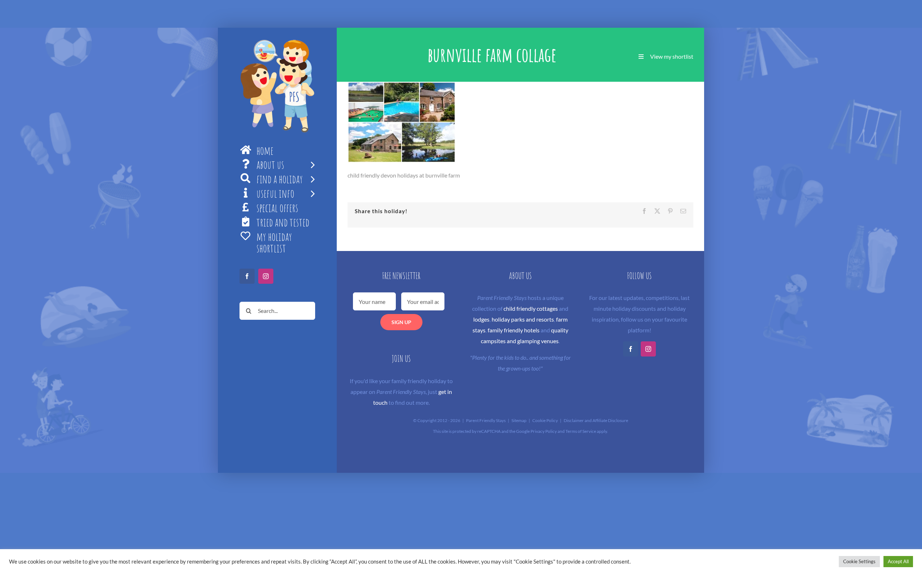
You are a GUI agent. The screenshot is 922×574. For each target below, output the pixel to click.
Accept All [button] (898, 561)
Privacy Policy (544, 431)
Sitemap (519, 420)
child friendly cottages (530, 308)
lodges (481, 319)
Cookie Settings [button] (859, 561)
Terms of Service (580, 431)
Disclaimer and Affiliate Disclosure (596, 420)
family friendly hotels (514, 330)
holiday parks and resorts (523, 319)
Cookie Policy (545, 420)
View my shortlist (671, 56)
